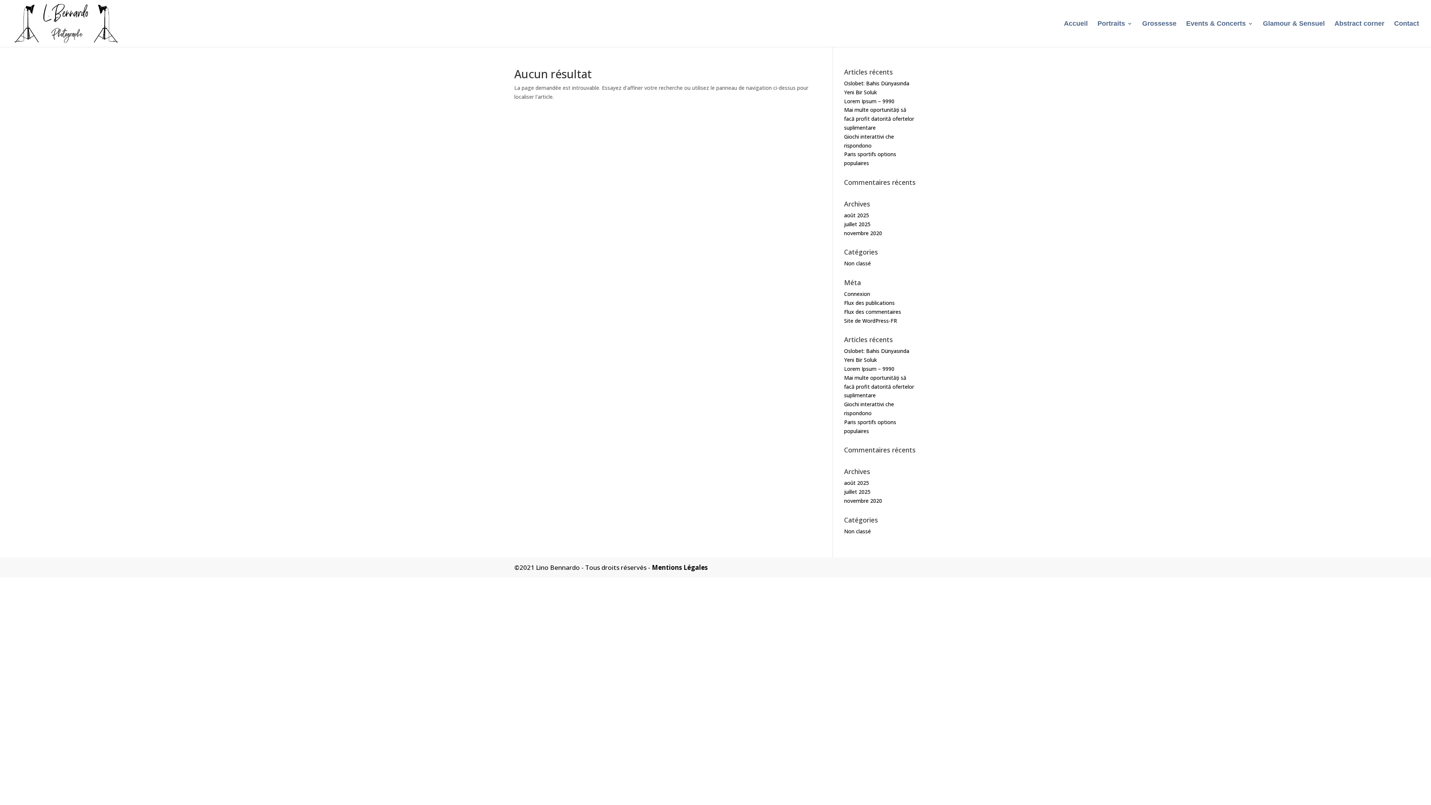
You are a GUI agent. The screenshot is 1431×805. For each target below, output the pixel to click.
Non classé (857, 263)
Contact (1406, 24)
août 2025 (856, 215)
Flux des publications (869, 302)
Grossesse (1159, 24)
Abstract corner (1359, 24)
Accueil (1076, 24)
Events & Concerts (1216, 24)
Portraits (1111, 24)
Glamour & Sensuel (1294, 24)
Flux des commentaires (872, 311)
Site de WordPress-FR (870, 320)
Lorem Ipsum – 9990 (869, 101)
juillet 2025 (857, 224)
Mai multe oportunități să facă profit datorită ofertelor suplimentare (879, 118)
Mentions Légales (680, 567)
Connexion (857, 293)
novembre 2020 (863, 233)
